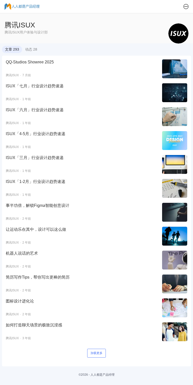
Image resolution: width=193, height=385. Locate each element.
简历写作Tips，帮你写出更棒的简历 (38, 277)
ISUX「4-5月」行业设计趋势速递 (35, 134)
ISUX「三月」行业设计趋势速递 (35, 158)
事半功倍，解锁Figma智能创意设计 (37, 205)
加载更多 (96, 353)
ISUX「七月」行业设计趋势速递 (35, 86)
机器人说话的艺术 (22, 253)
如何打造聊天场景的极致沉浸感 (34, 325)
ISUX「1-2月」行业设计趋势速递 (35, 181)
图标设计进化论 (20, 301)
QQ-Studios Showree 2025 (30, 62)
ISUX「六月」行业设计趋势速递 (35, 110)
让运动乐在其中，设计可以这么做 (36, 229)
